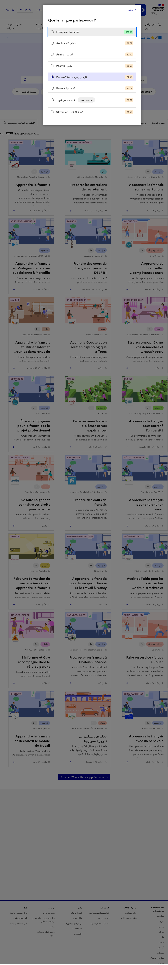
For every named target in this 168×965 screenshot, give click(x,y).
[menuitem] (92, 32)
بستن (130, 9)
